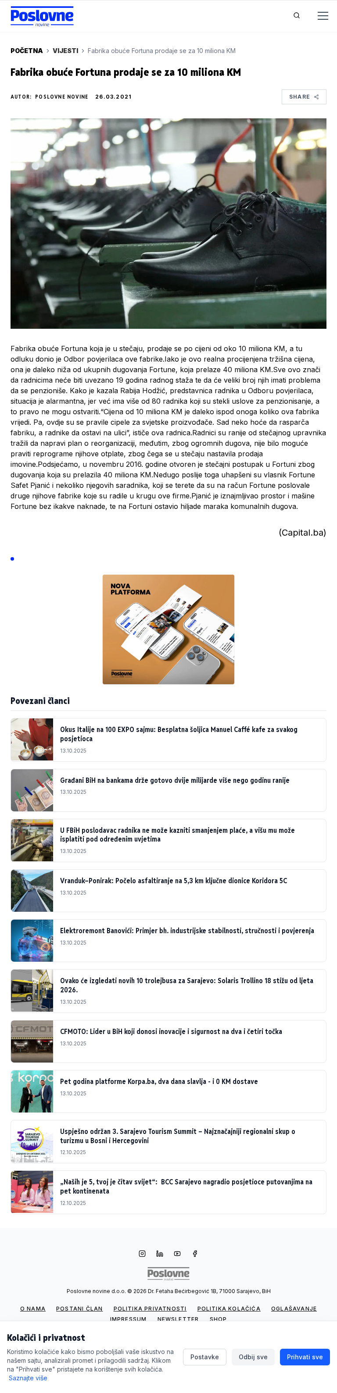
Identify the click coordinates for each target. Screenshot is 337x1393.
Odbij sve (253, 1357)
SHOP (218, 1319)
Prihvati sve (305, 1357)
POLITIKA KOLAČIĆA (229, 1308)
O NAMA (33, 1308)
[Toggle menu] (317, 16)
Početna (27, 50)
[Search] (297, 16)
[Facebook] (194, 1254)
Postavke (204, 1357)
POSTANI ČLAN (79, 1308)
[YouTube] (177, 1254)
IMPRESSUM (128, 1319)
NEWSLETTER (178, 1319)
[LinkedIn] (159, 1254)
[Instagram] (142, 1254)
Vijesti (65, 50)
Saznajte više (28, 1378)
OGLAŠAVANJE (294, 1308)
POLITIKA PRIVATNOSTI (150, 1308)
